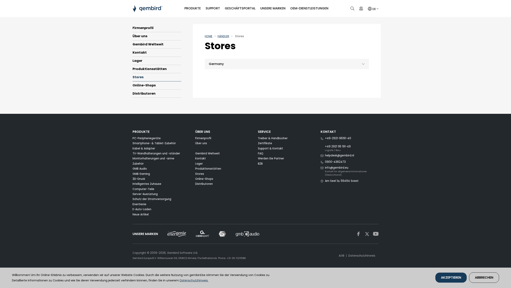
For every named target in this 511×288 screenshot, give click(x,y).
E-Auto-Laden (142, 209)
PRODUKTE (192, 8)
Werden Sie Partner (271, 158)
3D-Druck (139, 179)
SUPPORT (213, 8)
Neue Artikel (141, 214)
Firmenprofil (143, 28)
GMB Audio (140, 169)
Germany (216, 64)
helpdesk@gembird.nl (339, 155)
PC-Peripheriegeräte (147, 138)
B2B (260, 164)
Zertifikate (265, 143)
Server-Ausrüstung (145, 194)
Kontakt (140, 52)
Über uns (140, 36)
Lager (137, 60)
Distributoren (144, 93)
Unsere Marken (272, 8)
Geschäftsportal (240, 8)
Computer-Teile (143, 189)
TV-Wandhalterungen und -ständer (156, 153)
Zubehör (138, 164)
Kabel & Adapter (144, 148)
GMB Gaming (141, 174)
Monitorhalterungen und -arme (153, 158)
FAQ (260, 153)
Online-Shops (144, 85)
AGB (341, 256)
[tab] (287, 64)
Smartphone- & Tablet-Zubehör (154, 143)
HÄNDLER (223, 36)
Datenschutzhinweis (361, 256)
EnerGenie (139, 204)
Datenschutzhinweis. (194, 280)
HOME (208, 36)
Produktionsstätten (150, 69)
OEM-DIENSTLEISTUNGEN (309, 8)
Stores (138, 77)
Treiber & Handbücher (273, 138)
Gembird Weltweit (148, 44)
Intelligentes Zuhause (147, 184)
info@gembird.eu (336, 168)
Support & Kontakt (270, 148)
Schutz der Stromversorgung (152, 199)
